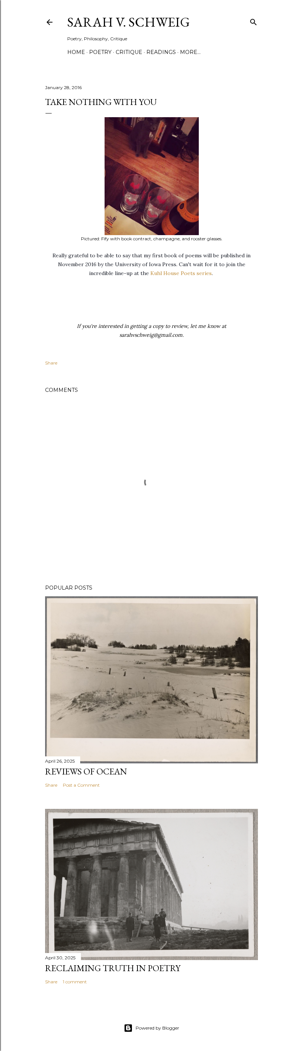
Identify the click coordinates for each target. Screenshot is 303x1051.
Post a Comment (81, 785)
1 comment (75, 981)
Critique (129, 52)
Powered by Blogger (157, 1028)
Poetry (100, 52)
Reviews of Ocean (86, 771)
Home (76, 52)
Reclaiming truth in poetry (112, 968)
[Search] (253, 20)
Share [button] (51, 363)
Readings (161, 52)
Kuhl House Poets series (181, 273)
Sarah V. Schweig (128, 22)
